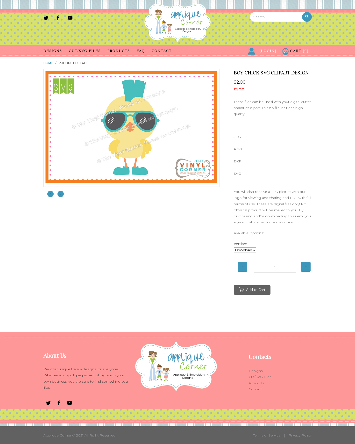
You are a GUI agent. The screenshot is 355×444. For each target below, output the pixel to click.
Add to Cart (255, 290)
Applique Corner (57, 435)
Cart (299, 50)
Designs (52, 50)
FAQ (141, 50)
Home (48, 63)
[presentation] (50, 194)
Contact (162, 50)
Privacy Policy (300, 435)
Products (118, 50)
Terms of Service (267, 435)
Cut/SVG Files (85, 50)
